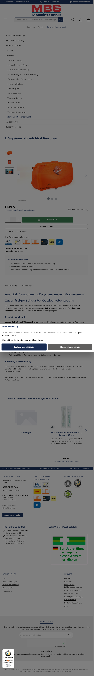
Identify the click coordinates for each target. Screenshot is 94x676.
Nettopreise (70, 347)
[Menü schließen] (91, 327)
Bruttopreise (24, 347)
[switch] (8, 665)
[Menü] (12, 650)
